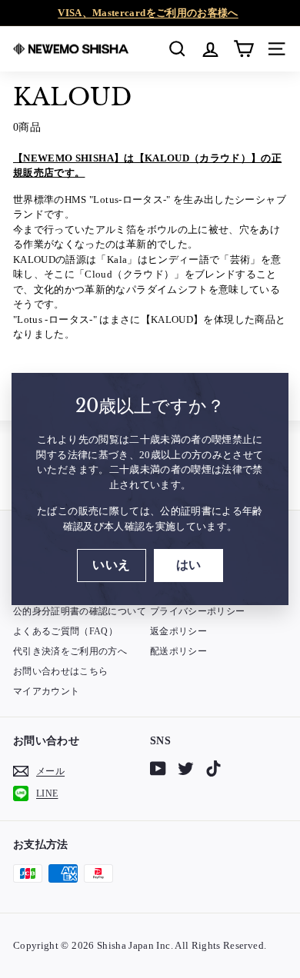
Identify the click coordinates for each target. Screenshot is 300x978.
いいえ (111, 564)
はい (189, 564)
